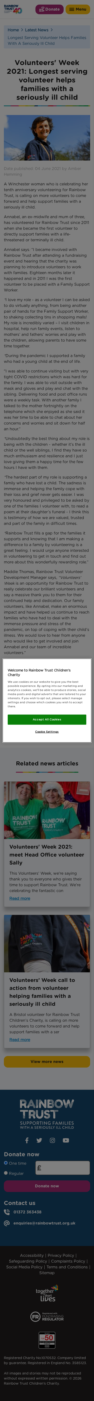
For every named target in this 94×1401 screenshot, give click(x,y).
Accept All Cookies (47, 719)
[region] (47, 700)
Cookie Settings (47, 731)
